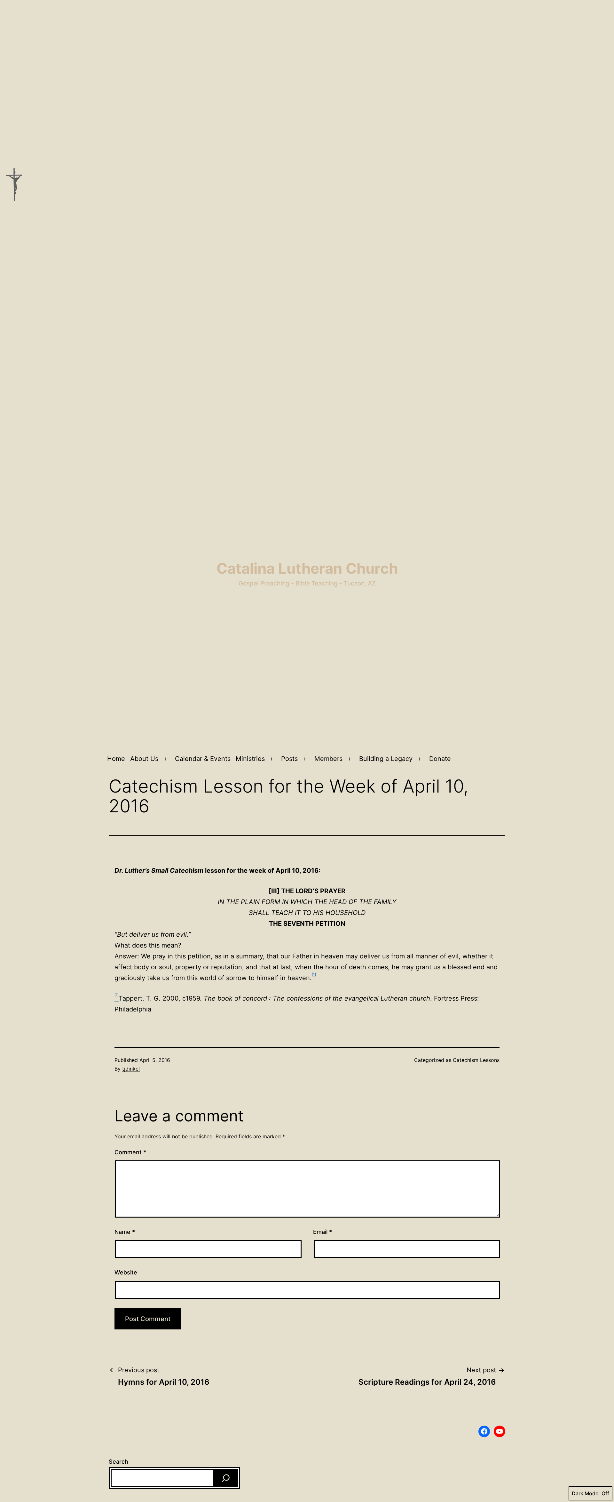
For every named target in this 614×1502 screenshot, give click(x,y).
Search (118, 1461)
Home (116, 759)
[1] (314, 974)
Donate (440, 759)
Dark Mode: (586, 1493)
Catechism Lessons (476, 1060)
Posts (289, 759)
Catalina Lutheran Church (307, 568)
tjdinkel (131, 1068)
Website (125, 1272)
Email (322, 1231)
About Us (144, 759)
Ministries (250, 759)
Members (328, 759)
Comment (130, 1152)
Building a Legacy (386, 759)
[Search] (226, 1478)
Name (124, 1231)
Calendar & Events (203, 759)
